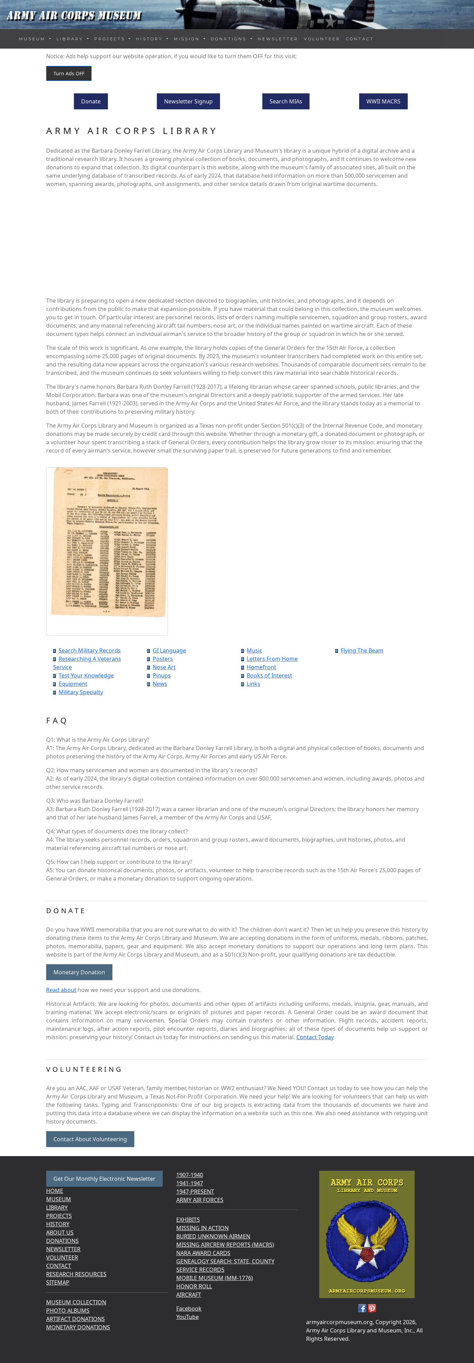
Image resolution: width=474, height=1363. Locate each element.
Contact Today (315, 1037)
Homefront (261, 667)
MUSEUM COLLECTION (76, 1302)
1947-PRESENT (195, 1191)
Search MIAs (286, 101)
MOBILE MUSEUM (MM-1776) (214, 1278)
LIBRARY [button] (71, 38)
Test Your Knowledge (86, 675)
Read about (61, 990)
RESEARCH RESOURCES (76, 1274)
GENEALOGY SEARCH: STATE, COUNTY (225, 1261)
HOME (54, 1191)
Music (254, 650)
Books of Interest (269, 675)
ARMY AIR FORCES (199, 1200)
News (160, 684)
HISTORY (57, 1224)
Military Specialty (81, 692)
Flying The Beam (362, 650)
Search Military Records (90, 650)
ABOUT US (60, 1232)
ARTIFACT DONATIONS (75, 1319)
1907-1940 (189, 1175)
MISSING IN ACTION (202, 1228)
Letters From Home (272, 659)
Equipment (73, 684)
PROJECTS (59, 1216)
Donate (91, 101)
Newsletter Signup (188, 101)
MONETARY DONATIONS (78, 1327)
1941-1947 (189, 1183)
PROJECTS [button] (111, 38)
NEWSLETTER (278, 38)
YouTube (187, 1317)
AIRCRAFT (188, 1294)
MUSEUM (58, 1199)
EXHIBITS (188, 1219)
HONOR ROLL (194, 1286)
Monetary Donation (79, 972)
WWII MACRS (383, 101)
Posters (163, 659)
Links (253, 684)
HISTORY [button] (150, 38)
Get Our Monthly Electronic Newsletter (104, 1179)
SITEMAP (57, 1282)
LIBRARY (57, 1207)
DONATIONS (62, 1241)
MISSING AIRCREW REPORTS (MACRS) (225, 1244)
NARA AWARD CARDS (203, 1253)
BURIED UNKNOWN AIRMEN (213, 1236)
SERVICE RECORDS (200, 1269)
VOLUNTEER (322, 38)
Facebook (189, 1308)
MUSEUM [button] (33, 38)
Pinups (162, 675)
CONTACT (360, 38)
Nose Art (164, 667)
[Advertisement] (237, 242)
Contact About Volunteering (90, 1139)
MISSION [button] (188, 38)
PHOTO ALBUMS (68, 1310)
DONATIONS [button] (230, 38)
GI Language (169, 650)
